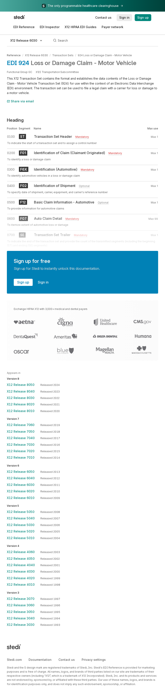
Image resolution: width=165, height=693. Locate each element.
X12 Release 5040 (21, 518)
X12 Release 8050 (20, 385)
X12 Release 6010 (20, 498)
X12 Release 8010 (20, 411)
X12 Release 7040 (21, 438)
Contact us (66, 659)
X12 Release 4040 (21, 565)
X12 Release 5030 (20, 525)
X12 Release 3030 (20, 624)
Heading (15, 120)
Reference (14, 55)
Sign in (43, 282)
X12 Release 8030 (20, 398)
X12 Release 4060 (21, 552)
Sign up (23, 282)
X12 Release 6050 (20, 471)
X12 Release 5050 (20, 512)
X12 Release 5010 (20, 538)
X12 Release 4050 (21, 558)
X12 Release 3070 (20, 598)
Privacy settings (94, 659)
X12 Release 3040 (21, 618)
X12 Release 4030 (21, 571)
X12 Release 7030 (20, 444)
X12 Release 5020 (20, 531)
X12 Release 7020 (20, 451)
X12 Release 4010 (21, 584)
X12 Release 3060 (20, 605)
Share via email (22, 101)
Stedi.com (14, 659)
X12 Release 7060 (20, 425)
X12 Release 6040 (21, 478)
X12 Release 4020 (21, 578)
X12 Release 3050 (20, 612)
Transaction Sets (62, 55)
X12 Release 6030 (36, 55)
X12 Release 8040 (21, 391)
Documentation (40, 659)
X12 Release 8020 (20, 404)
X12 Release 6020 (20, 491)
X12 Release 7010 (20, 457)
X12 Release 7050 (20, 431)
